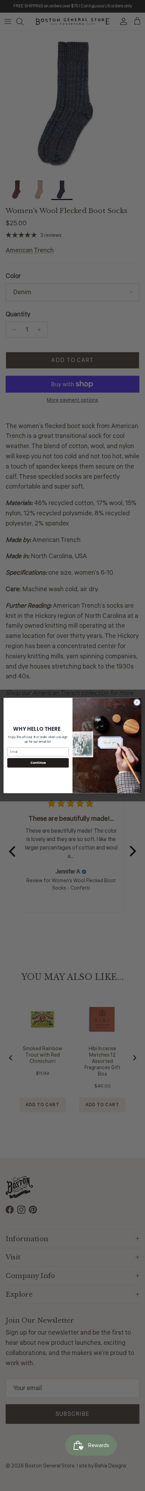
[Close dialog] (137, 702)
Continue (38, 762)
